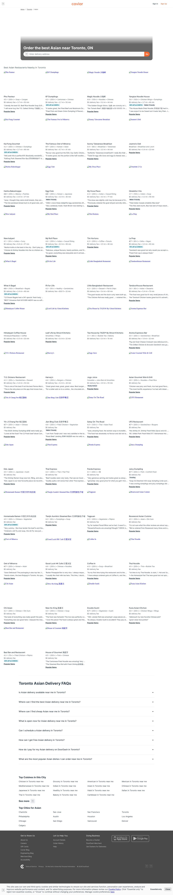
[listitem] (24, 781)
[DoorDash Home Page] (77, 3)
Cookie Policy (115, 889)
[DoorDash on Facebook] (146, 866)
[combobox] (86, 54)
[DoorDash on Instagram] (151, 866)
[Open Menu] (3, 3)
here (112, 892)
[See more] (32, 801)
